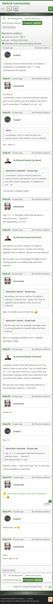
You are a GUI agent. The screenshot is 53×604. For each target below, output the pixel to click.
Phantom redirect (32, 23)
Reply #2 (6, 112)
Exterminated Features (11, 23)
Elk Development (15, 18)
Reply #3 (6, 153)
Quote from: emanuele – (22, 170)
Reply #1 (6, 78)
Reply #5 (6, 230)
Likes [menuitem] (48, 503)
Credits (30, 598)
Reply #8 (6, 396)
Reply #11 (7, 511)
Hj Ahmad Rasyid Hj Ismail (27, 160)
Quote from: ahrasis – (20, 291)
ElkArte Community (16, 3)
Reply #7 (6, 349)
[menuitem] (50, 8)
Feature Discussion (32, 18)
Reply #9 (6, 424)
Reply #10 (7, 477)
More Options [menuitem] (9, 27)
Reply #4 (6, 199)
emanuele (18, 86)
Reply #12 (7, 539)
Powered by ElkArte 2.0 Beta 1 (13, 598)
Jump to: (17, 586)
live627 (17, 55)
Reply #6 (6, 273)
